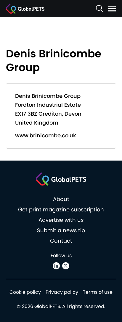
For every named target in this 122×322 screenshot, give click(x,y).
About (61, 199)
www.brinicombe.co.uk (45, 135)
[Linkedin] (56, 265)
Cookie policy (25, 292)
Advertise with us (61, 220)
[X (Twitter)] (65, 265)
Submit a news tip (61, 230)
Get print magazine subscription (61, 209)
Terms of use (98, 292)
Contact (61, 240)
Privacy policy (62, 292)
